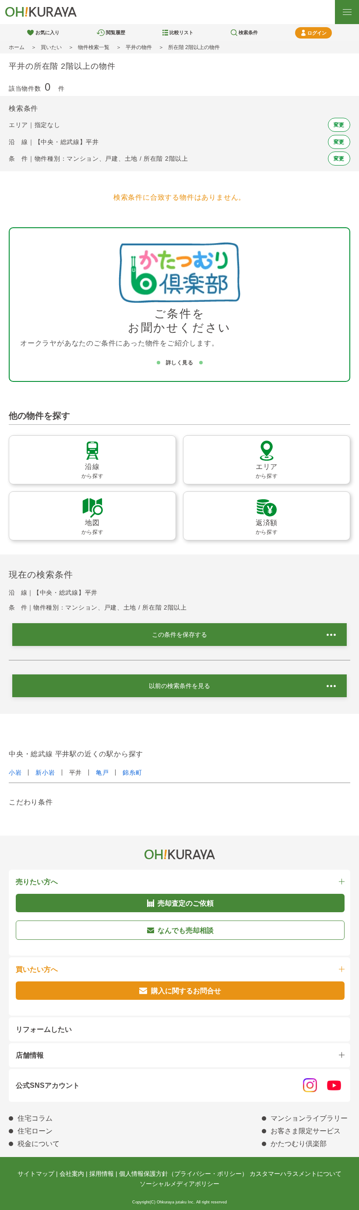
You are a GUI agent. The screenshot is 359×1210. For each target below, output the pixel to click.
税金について (39, 1143)
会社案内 (72, 1173)
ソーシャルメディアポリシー (179, 1183)
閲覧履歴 (115, 32)
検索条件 (248, 32)
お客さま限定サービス (306, 1131)
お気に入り (47, 32)
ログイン (317, 32)
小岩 (15, 772)
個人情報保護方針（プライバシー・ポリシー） (183, 1173)
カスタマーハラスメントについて (295, 1173)
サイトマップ (36, 1173)
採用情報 (101, 1173)
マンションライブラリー (309, 1118)
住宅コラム (35, 1118)
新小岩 (45, 772)
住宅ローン (35, 1131)
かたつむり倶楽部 (299, 1143)
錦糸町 (132, 772)
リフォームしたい (44, 1029)
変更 (339, 125)
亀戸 (102, 772)
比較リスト (181, 32)
